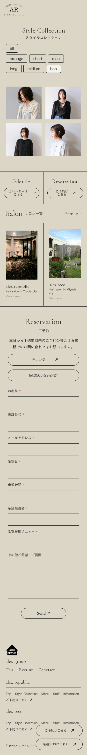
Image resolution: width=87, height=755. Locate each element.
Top (9, 669)
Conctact (46, 669)
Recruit (26, 669)
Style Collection (26, 694)
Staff (56, 694)
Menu (45, 694)
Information (71, 694)
